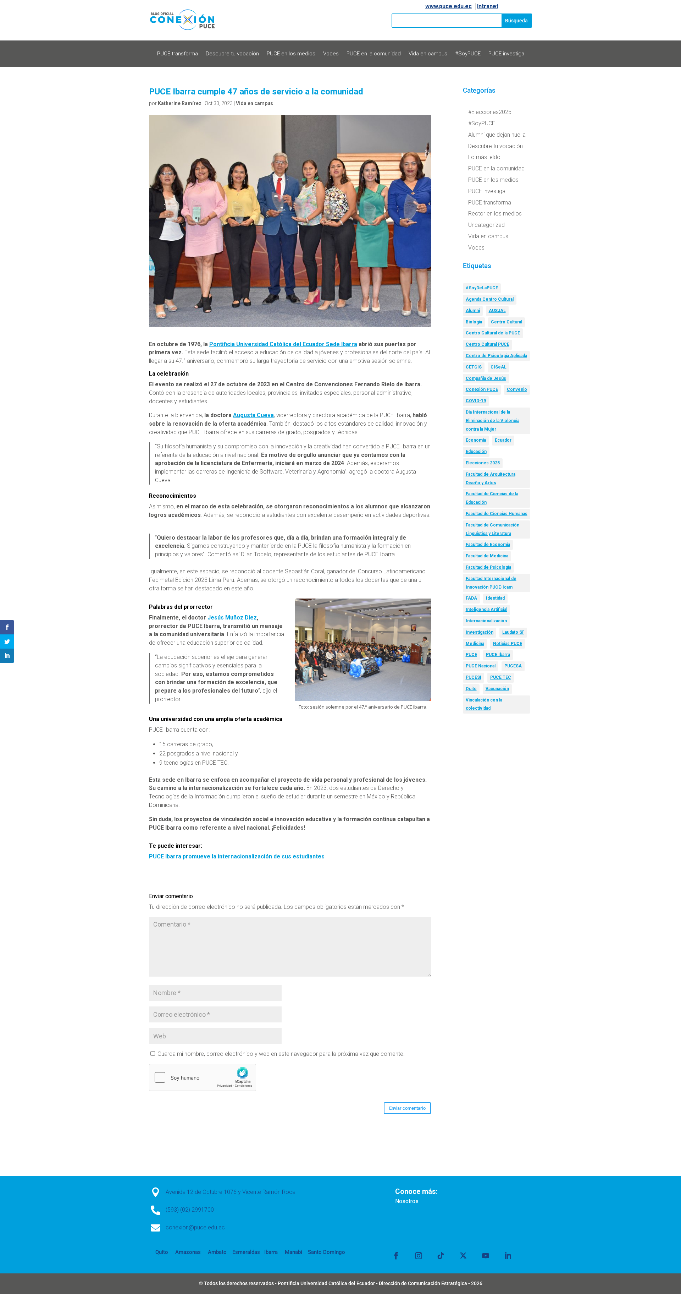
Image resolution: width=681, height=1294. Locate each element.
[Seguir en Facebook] (396, 1256)
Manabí (292, 1252)
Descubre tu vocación (232, 54)
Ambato (216, 1252)
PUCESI (473, 677)
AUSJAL (497, 310)
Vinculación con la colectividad (484, 704)
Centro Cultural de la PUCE (493, 333)
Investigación (479, 632)
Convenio (517, 389)
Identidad (495, 598)
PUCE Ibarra (498, 654)
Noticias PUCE (507, 643)
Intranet (487, 6)
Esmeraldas (246, 1252)
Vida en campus (428, 54)
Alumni (473, 310)
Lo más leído (484, 157)
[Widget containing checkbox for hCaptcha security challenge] (202, 1077)
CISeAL (498, 367)
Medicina (475, 643)
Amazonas (187, 1252)
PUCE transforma (177, 54)
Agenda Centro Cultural (490, 299)
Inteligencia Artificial (486, 609)
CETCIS (474, 367)
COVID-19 (476, 400)
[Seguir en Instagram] (418, 1256)
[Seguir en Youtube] (485, 1256)
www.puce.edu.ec (448, 6)
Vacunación (497, 688)
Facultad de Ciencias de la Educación (492, 498)
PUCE (471, 654)
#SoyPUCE (468, 54)
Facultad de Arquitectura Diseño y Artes (490, 478)
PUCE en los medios (291, 54)
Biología (474, 322)
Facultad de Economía (488, 544)
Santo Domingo (326, 1252)
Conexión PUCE (482, 389)
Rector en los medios (495, 213)
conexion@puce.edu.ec (195, 1227)
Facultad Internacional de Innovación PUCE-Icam (491, 583)
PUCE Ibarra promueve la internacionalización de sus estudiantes (237, 856)
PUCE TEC (500, 677)
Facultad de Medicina (487, 555)
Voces (331, 54)
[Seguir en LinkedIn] (508, 1256)
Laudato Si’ (513, 632)
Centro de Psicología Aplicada (496, 355)
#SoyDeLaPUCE (482, 287)
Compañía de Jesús (486, 378)
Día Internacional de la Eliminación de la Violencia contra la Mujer (492, 421)
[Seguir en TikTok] (441, 1256)
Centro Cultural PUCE (487, 344)
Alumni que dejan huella (497, 134)
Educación (476, 451)
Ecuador (503, 440)
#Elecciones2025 (489, 112)
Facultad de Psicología (488, 567)
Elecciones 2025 (483, 462)
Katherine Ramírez (179, 103)
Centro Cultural (506, 322)
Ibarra (270, 1252)
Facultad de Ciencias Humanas (496, 513)
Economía (476, 440)
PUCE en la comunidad (374, 54)
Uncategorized (486, 225)
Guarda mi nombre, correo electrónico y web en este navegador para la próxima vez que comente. (281, 1053)
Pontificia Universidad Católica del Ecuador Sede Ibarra (283, 344)
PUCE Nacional (480, 666)
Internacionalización (486, 620)
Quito (471, 688)
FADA (471, 598)
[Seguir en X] (463, 1256)
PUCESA (513, 666)
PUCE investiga (506, 54)
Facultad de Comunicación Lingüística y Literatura (492, 529)
